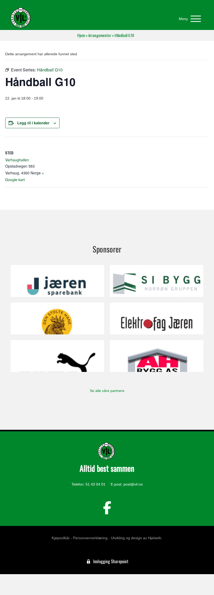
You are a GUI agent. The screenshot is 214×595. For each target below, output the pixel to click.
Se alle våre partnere (107, 391)
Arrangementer (99, 35)
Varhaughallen (17, 159)
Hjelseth (154, 538)
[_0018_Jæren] (57, 281)
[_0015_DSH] (57, 318)
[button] (189, 19)
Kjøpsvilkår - (62, 538)
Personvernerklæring (90, 538)
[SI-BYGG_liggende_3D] (156, 281)
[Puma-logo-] (57, 356)
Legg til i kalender (33, 123)
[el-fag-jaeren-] (156, 318)
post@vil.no (133, 484)
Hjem (81, 35)
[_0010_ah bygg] (156, 356)
